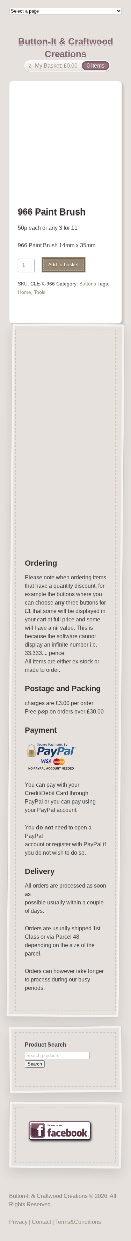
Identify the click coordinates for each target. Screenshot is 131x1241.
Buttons (87, 284)
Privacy (18, 1222)
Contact (41, 1222)
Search (35, 1063)
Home (24, 292)
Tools (39, 292)
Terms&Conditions (78, 1222)
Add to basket (63, 264)
